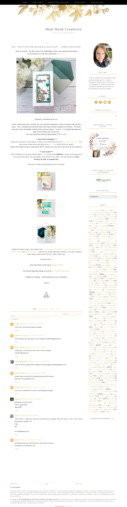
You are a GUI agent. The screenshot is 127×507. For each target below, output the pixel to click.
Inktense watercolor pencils (97, 301)
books (103, 221)
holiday (114, 292)
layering (91, 310)
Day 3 (46, 223)
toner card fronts (105, 384)
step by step (94, 369)
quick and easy (97, 343)
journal (114, 305)
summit (105, 371)
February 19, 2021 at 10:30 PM (38, 361)
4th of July (107, 210)
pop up (96, 340)
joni (16, 416)
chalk (113, 232)
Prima (102, 340)
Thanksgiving (109, 380)
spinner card (102, 360)
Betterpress (99, 217)
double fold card (107, 252)
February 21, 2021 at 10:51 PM (30, 440)
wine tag (92, 409)
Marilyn (17, 399)
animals (96, 212)
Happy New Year (101, 292)
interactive (97, 305)
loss (115, 310)
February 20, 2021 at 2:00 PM (28, 416)
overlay (99, 333)
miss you (94, 320)
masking (91, 314)
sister (115, 354)
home (95, 294)
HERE (43, 154)
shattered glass (99, 354)
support (114, 372)
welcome (112, 405)
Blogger (112, 418)
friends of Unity (109, 272)
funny (115, 274)
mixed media (110, 320)
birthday (101, 219)
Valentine (111, 396)
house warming (99, 297)
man (100, 312)
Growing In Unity (99, 287)
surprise (95, 374)
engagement (93, 260)
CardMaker (97, 230)
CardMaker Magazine (110, 230)
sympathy (103, 374)
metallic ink (108, 316)
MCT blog (52, 144)
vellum (91, 399)
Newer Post (14, 484)
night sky (107, 327)
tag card (111, 374)
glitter (100, 283)
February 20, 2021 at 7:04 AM (30, 399)
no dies (101, 329)
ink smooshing (110, 299)
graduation (110, 285)
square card (93, 365)
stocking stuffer (104, 369)
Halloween (96, 290)
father (103, 265)
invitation (106, 305)
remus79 (18, 324)
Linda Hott (18, 335)
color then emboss (105, 239)
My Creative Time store (70, 142)
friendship (94, 274)
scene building (109, 347)
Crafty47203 (19, 387)
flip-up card (92, 269)
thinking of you (95, 382)
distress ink (37, 316)
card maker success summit (104, 228)
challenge (92, 234)
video (99, 398)
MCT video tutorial (98, 316)
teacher (111, 376)
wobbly (91, 412)
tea (99, 376)
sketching (99, 356)
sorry (111, 358)
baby (105, 214)
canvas (94, 226)
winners (100, 409)
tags (90, 376)
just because (96, 307)
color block (114, 236)
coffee (106, 237)
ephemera (94, 263)
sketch (93, 356)
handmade (67, 316)
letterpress (99, 310)
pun (115, 340)
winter (109, 409)
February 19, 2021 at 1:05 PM (33, 335)
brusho (101, 223)
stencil (115, 367)
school (91, 349)
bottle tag (110, 221)
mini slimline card (111, 318)
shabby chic (99, 351)
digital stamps (103, 247)
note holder (97, 331)
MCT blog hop (18, 317)
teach (104, 376)
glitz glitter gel (110, 283)
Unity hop (107, 394)
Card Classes (37, 2)
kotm (108, 307)
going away (92, 285)
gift (98, 279)
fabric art (112, 263)
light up (106, 310)
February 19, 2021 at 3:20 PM (35, 347)
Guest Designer (112, 287)
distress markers (99, 249)
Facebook (40, 309)
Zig (106, 412)
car (99, 226)
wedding (104, 405)
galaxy (93, 276)
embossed (92, 258)
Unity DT (93, 393)
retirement (100, 347)
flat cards (111, 267)
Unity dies (111, 391)
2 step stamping (93, 210)
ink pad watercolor (98, 299)
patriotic (91, 335)
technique (92, 378)
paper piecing (109, 333)
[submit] (116, 116)
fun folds (107, 274)
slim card (114, 356)
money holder (94, 323)
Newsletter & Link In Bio (59, 2)
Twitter (46, 309)
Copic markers (29, 316)
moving (99, 325)
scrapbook (100, 349)
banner (112, 214)
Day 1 (46, 169)
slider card (106, 356)
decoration (92, 247)
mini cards (30, 317)
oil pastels (108, 331)
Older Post (78, 484)
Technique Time (107, 378)
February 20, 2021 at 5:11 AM (34, 387)
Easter (43, 316)
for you (109, 270)
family (61, 316)
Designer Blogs (68, 506)
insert (109, 301)
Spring (109, 362)
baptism (91, 217)
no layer (108, 329)
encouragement (107, 258)
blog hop (18, 316)
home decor (104, 294)
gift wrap (100, 281)
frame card (92, 272)
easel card (101, 254)
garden (99, 276)
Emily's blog (61, 54)
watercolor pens (95, 403)
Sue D (17, 440)
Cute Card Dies (48, 249)
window (111, 407)
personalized (93, 338)
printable (109, 340)
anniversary (107, 212)
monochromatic (108, 323)
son (103, 358)
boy (94, 223)
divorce (97, 252)
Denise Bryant (20, 373)
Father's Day (113, 265)
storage (114, 369)
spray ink (100, 362)
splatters (111, 360)
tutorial (101, 389)
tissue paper (94, 384)
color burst (94, 239)
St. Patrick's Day (105, 365)
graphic (91, 287)
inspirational (101, 303)
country (96, 245)
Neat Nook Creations (63, 29)
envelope (55, 316)
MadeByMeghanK (21, 361)
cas (93, 232)
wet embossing (94, 407)
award (99, 214)
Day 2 (46, 196)
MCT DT (24, 317)
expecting (102, 263)
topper (97, 387)
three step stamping (111, 382)
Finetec (103, 267)
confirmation (107, 241)
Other (58, 309)
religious (105, 345)
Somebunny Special (31, 252)
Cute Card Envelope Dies (62, 249)
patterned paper (106, 336)
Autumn (91, 214)
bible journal (110, 217)
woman (97, 412)
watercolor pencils (108, 401)
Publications (80, 2)
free (99, 272)
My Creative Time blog (60, 271)
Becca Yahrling (20, 347)
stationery (47, 317)
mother (91, 325)
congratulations (94, 243)
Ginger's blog (57, 265)
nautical (96, 327)
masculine (108, 312)
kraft (113, 307)
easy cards (49, 316)
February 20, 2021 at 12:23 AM (35, 373)
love (11, 317)
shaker (108, 351)
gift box (106, 278)
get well (91, 278)
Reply (17, 330)
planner (107, 338)
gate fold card (111, 276)
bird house (92, 219)
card (22, 316)
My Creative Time (39, 317)
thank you (93, 380)
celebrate (102, 232)
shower (107, 354)
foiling (100, 269)
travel (104, 386)
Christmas (104, 234)
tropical (91, 389)
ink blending (74, 316)
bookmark (96, 221)
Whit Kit (104, 407)
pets (100, 338)
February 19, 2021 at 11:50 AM (32, 324)
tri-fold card (112, 386)
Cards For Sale (97, 2)
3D (100, 210)
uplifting (102, 396)
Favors (94, 267)
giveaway (92, 283)
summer (94, 372)
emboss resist (109, 256)
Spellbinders (92, 360)
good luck (101, 285)
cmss (100, 236)
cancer (115, 223)
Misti (101, 320)
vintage (111, 399)
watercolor (93, 401)
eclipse (100, 256)
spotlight (91, 362)
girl (111, 281)
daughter (108, 245)
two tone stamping (101, 391)
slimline (95, 358)
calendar (107, 223)
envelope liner (112, 260)
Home (25, 2)
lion (111, 310)
